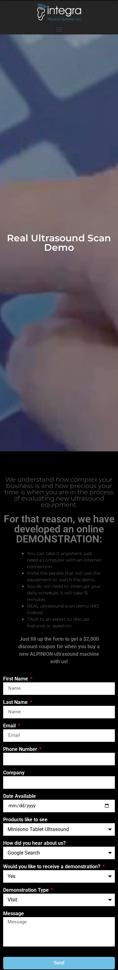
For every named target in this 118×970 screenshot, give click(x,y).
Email (10, 726)
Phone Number (20, 749)
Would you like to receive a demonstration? (52, 867)
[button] (59, 29)
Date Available (19, 796)
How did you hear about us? (34, 843)
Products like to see (25, 820)
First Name (16, 679)
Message (13, 913)
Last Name (16, 702)
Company (14, 773)
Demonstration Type (26, 890)
